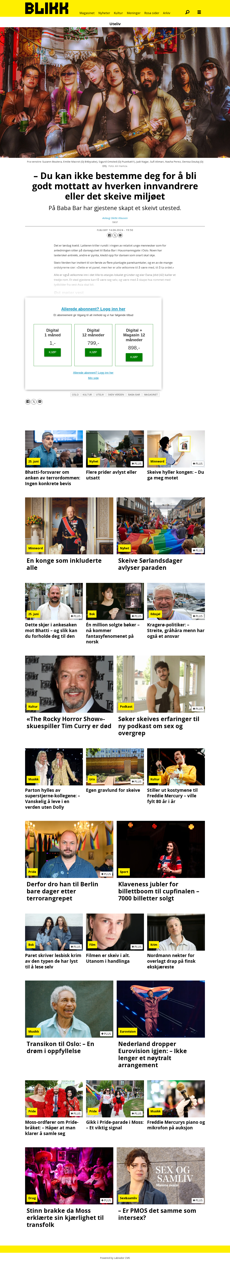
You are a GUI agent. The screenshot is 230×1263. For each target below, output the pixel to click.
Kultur (118, 13)
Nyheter (104, 13)
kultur (87, 394)
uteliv (100, 394)
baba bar (134, 394)
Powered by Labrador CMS (115, 1257)
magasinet (151, 394)
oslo (75, 394)
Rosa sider (151, 13)
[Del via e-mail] (120, 235)
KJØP (52, 352)
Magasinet (87, 13)
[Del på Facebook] (109, 235)
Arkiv (166, 13)
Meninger (134, 13)
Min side (93, 378)
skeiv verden (116, 394)
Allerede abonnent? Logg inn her (93, 309)
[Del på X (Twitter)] (114, 235)
